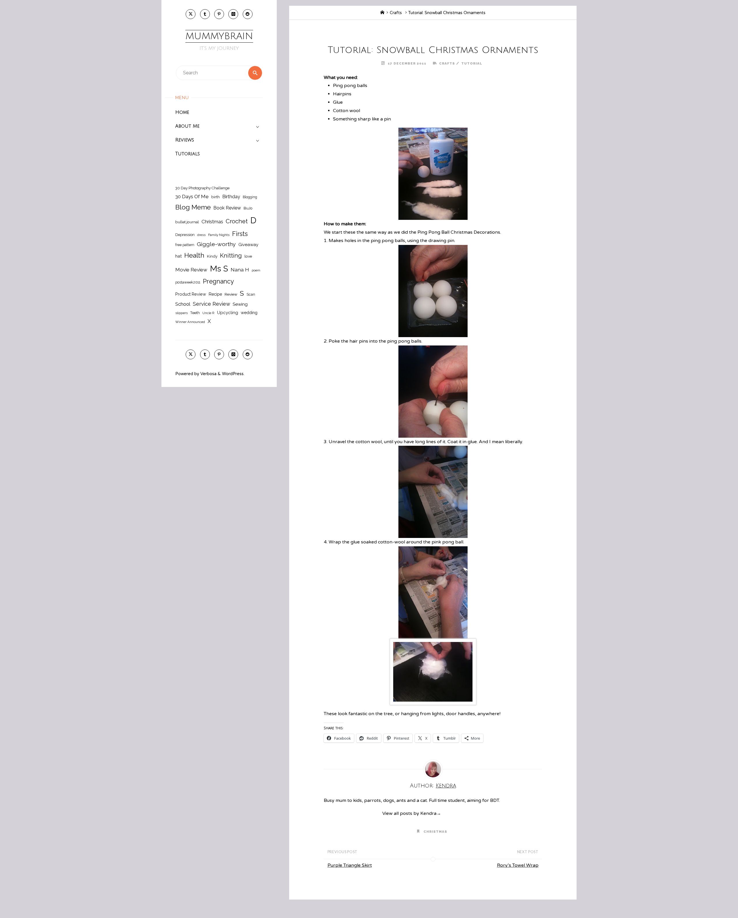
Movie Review (191, 270)
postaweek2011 (187, 282)
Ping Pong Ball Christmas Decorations (458, 232)
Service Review (211, 304)
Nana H (240, 270)
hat (178, 256)
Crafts (396, 12)
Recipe (215, 294)
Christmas (212, 221)
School (182, 304)
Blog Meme (193, 207)
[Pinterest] (219, 14)
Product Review (190, 294)
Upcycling (227, 312)
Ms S (219, 268)
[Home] (382, 12)
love (248, 256)
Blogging (250, 197)
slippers (181, 313)
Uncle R (208, 313)
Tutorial (471, 63)
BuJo (248, 208)
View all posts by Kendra (411, 813)
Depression (185, 235)
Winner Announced (190, 322)
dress (201, 235)
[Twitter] (190, 14)
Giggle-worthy (216, 244)
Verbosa (207, 373)
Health (194, 255)
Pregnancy (218, 281)
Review (231, 294)
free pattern (184, 245)
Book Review (227, 208)
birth (215, 196)
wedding (249, 312)
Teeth (195, 313)
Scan (250, 294)
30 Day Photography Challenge (202, 188)
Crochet (237, 221)
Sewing (240, 304)
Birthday (231, 196)
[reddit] (248, 14)
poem (256, 270)
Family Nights (218, 235)
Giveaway (248, 244)
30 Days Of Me (192, 196)
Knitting (231, 255)
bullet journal (187, 222)
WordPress (233, 373)
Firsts (240, 233)
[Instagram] (233, 14)
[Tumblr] (205, 14)
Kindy (212, 256)
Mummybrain (219, 36)
